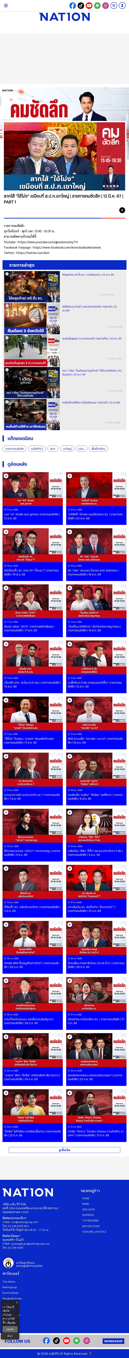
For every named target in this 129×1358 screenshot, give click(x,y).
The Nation (9, 1281)
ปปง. (81, 449)
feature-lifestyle (94, 1231)
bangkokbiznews (12, 1298)
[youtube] (66, 1343)
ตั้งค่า (10, 1336)
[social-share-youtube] (89, 5)
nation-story (91, 1226)
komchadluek (10, 1292)
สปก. (53, 449)
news (85, 1203)
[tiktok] (56, 1343)
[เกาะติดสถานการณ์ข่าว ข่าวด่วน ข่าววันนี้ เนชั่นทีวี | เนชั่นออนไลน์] (64, 17)
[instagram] (86, 1343)
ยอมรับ (10, 1329)
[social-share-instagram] (105, 5)
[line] (115, 210)
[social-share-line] (97, 5)
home (86, 1198)
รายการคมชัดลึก (14, 449)
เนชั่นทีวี (54, 1353)
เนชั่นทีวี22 (37, 449)
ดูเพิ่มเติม (64, 1150)
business (88, 1215)
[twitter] (122, 210)
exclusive (88, 1209)
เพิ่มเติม (11, 1322)
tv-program (90, 1220)
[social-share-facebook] (72, 5)
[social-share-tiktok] (81, 5)
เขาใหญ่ (67, 449)
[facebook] (107, 210)
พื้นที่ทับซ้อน (98, 449)
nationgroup (10, 1287)
